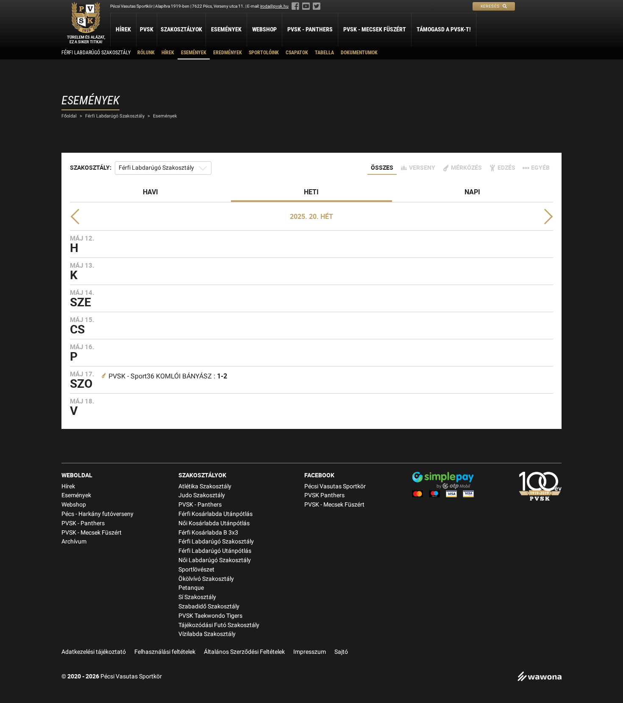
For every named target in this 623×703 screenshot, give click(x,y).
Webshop (264, 29)
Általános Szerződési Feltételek (244, 651)
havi (150, 191)
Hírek (123, 29)
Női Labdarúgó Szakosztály (214, 560)
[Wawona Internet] (539, 677)
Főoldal (69, 116)
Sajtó (341, 651)
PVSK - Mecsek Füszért (374, 29)
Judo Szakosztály (201, 495)
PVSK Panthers (324, 495)
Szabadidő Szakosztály (208, 606)
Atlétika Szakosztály (204, 486)
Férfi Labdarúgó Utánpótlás (214, 551)
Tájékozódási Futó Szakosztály (218, 625)
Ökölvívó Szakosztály (206, 579)
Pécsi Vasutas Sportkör (335, 486)
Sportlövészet (196, 569)
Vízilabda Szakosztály (207, 634)
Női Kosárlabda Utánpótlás (214, 523)
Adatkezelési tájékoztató (93, 651)
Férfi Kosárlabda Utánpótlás (215, 514)
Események (226, 29)
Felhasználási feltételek (164, 651)
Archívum (73, 541)
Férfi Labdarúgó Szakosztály (96, 53)
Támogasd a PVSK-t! (444, 29)
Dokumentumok (359, 53)
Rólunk (146, 53)
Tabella (324, 53)
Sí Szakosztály (197, 597)
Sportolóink (264, 53)
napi (472, 191)
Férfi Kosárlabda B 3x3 (208, 532)
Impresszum (309, 651)
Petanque (191, 587)
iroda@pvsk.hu (274, 6)
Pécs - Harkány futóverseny (97, 514)
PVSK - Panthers (310, 29)
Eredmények (227, 53)
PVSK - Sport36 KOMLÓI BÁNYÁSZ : (167, 376)
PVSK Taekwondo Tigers (210, 615)
